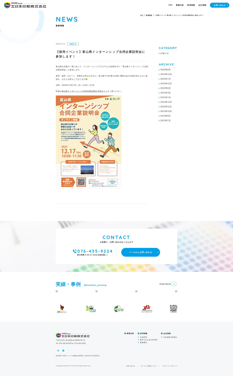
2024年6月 (165, 88)
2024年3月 (165, 93)
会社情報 (202, 5)
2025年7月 (165, 79)
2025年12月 (166, 74)
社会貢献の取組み (170, 337)
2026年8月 (165, 70)
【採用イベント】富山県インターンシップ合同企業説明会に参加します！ (179, 15)
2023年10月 (166, 111)
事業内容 (180, 5)
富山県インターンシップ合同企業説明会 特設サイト (85, 91)
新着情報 (149, 15)
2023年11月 (166, 107)
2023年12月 (166, 102)
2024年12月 (166, 83)
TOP (170, 5)
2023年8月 (165, 116)
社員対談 (143, 337)
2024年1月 (165, 97)
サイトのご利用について (149, 366)
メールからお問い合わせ (140, 252)
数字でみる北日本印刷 (148, 340)
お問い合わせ (130, 366)
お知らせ (164, 53)
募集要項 (143, 342)
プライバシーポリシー (169, 366)
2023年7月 (165, 120)
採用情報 (191, 5)
